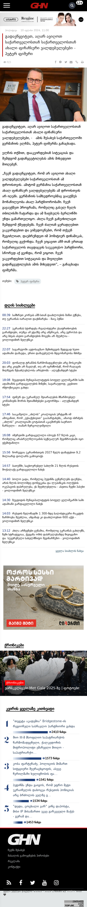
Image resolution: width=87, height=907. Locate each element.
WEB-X (71, 891)
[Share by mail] (71, 62)
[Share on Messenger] (60, 62)
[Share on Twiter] (65, 62)
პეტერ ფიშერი (29, 281)
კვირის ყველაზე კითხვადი (30, 708)
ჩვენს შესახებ (16, 850)
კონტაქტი (14, 866)
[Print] (82, 62)
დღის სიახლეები (19, 305)
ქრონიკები (14, 645)
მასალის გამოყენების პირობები (28, 855)
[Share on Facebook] (55, 62)
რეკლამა (14, 861)
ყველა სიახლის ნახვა (70, 551)
